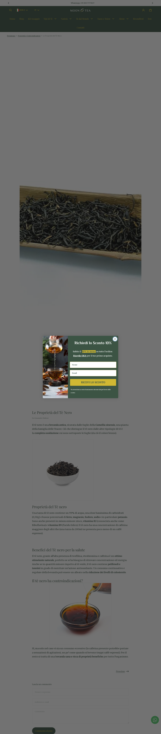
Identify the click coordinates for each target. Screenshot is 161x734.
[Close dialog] (115, 339)
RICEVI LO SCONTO (93, 382)
